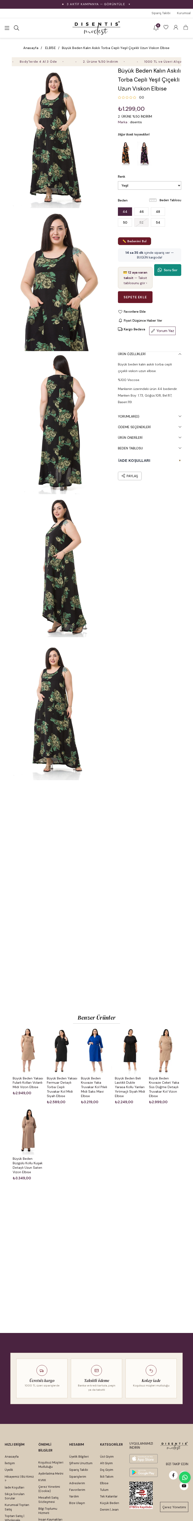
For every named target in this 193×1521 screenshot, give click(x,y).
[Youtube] (184, 1485)
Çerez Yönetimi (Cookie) (49, 1489)
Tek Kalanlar (109, 1496)
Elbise (104, 1483)
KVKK (42, 1480)
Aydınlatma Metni (50, 1474)
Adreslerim (77, 1483)
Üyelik (9, 1470)
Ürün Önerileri (130, 437)
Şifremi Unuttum (80, 1463)
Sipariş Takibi (161, 13)
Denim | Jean (109, 1510)
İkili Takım (106, 1477)
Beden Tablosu (170, 200)
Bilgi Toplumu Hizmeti (47, 1511)
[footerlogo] (174, 1446)
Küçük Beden (109, 1503)
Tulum (104, 1490)
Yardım (74, 1496)
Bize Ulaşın (77, 1503)
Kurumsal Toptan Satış (17, 1507)
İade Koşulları (14, 1487)
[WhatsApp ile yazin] (185, 1477)
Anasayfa (12, 1457)
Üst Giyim (107, 1457)
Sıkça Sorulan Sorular (14, 1496)
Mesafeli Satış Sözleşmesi (48, 1500)
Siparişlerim (77, 1477)
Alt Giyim (106, 1463)
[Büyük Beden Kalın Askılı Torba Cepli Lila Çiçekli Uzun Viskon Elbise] (145, 153)
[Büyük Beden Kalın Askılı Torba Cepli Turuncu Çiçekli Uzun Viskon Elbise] (126, 153)
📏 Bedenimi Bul (134, 241)
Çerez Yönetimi (174, 1507)
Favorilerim (77, 1490)
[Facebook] (173, 1475)
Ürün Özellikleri (131, 354)
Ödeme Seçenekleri (134, 427)
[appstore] (143, 1458)
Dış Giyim (106, 1470)
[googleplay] (143, 1472)
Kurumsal (184, 13)
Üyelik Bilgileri (79, 1457)
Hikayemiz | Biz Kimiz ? (19, 1479)
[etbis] (141, 1495)
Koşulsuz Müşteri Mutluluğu (50, 1464)
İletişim (10, 1463)
